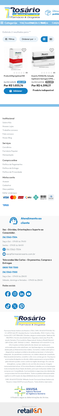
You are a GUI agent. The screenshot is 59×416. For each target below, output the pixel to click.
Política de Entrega (11, 168)
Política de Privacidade (12, 172)
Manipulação (8, 155)
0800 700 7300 (10, 267)
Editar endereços (10, 193)
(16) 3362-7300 (10, 272)
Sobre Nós (7, 122)
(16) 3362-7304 (10, 237)
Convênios (7, 147)
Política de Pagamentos (12, 164)
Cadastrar (7, 185)
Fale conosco (8, 134)
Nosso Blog (7, 137)
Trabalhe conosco (10, 130)
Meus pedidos (8, 189)
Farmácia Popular (10, 151)
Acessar (6, 181)
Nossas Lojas (8, 126)
